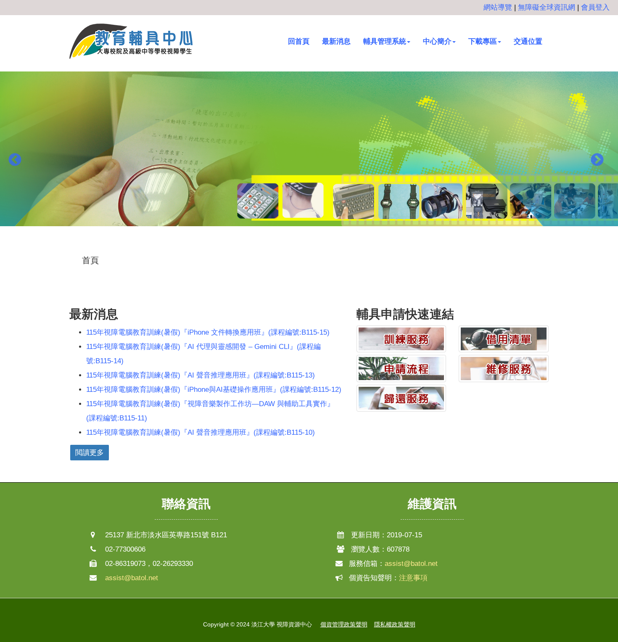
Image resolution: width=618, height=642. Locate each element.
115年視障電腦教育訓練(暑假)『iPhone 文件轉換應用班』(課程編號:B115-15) (208, 332)
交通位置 (528, 41)
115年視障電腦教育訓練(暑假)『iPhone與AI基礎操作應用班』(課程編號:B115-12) (213, 390)
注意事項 (413, 578)
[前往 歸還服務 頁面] (401, 398)
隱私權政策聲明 (394, 624)
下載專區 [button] (482, 41)
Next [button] (596, 160)
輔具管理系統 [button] (384, 41)
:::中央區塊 (17, 254)
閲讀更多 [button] (89, 453)
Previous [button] (14, 160)
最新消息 (336, 41)
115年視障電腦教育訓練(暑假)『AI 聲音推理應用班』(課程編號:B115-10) (200, 432)
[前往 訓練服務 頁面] (401, 339)
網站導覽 (497, 7)
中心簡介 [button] (437, 41)
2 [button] (309, 247)
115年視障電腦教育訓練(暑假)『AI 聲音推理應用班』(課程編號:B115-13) (200, 375)
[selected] (131, 41)
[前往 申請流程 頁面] (401, 368)
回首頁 (298, 41)
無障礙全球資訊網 (546, 7)
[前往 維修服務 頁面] (504, 368)
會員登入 (595, 7)
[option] (309, 154)
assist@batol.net (131, 578)
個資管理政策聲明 (343, 624)
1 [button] (296, 247)
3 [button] (321, 247)
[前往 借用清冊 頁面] (504, 339)
